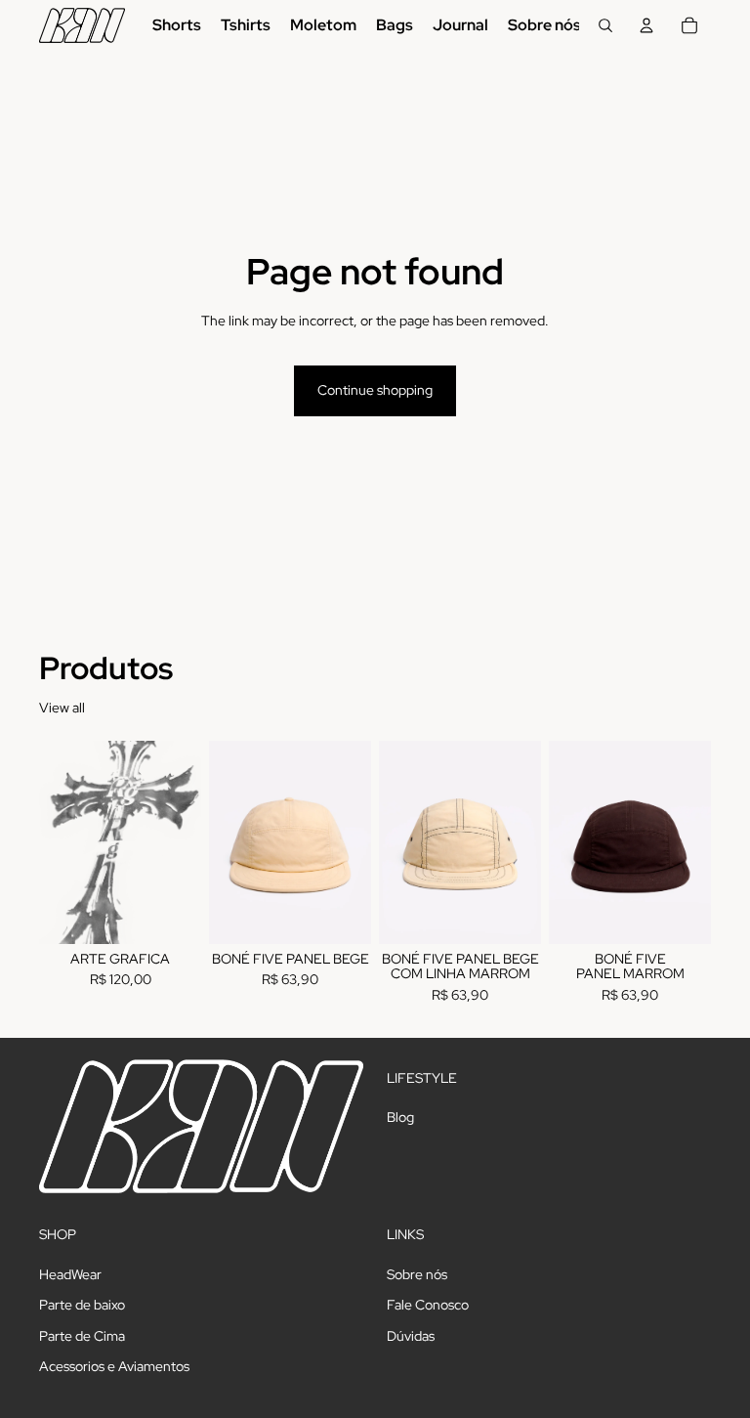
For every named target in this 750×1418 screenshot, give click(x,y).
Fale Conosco (428, 1304)
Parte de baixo (82, 1304)
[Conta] (646, 25)
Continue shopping (375, 390)
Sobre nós (417, 1273)
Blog (400, 1117)
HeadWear (70, 1273)
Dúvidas (411, 1336)
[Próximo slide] (349, 842)
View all (62, 707)
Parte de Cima (82, 1336)
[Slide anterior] (230, 842)
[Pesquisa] (605, 25)
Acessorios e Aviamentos (114, 1366)
